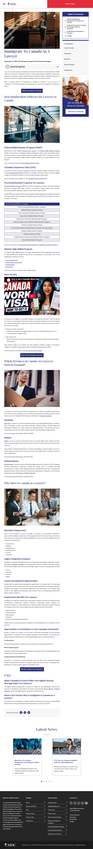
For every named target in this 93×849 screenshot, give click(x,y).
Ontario (21, 473)
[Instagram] (74, 803)
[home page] (11, 4)
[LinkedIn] (28, 712)
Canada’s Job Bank (45, 416)
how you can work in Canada (33, 350)
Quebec (6, 441)
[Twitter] (24, 712)
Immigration (68, 70)
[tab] (32, 66)
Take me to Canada (75, 112)
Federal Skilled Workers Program (50, 151)
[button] (4, 757)
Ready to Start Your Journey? (32, 669)
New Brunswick (10, 264)
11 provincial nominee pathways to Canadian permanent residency (38, 245)
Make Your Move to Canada (32, 91)
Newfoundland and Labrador (14, 262)
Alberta (50, 689)
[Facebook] (20, 712)
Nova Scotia (9, 267)
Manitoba (7, 423)
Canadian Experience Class (36, 178)
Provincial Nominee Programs (13, 186)
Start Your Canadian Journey (32, 355)
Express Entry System (30, 151)
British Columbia (30, 473)
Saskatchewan (8, 464)
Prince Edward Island (12, 260)
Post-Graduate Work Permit (15, 173)
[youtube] (86, 803)
